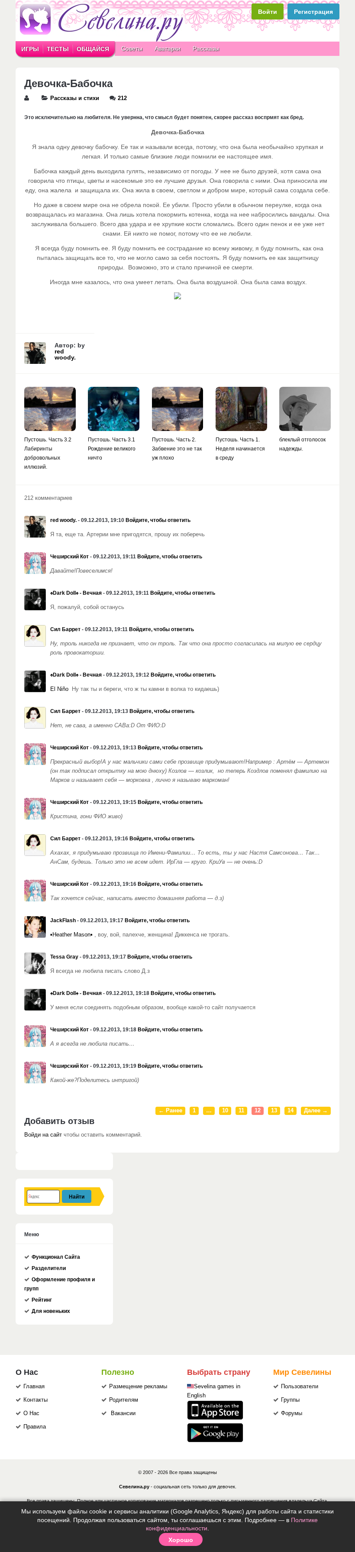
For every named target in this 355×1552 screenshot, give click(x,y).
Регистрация (313, 11)
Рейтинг (42, 1300)
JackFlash (63, 920)
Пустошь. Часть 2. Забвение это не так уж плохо (177, 449)
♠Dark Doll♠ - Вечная (76, 593)
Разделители (49, 1268)
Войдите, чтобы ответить (158, 520)
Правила (34, 1427)
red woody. (65, 354)
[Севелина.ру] (103, 40)
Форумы (291, 1413)
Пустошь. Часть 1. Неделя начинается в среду (240, 449)
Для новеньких (51, 1311)
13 (274, 1111)
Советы (131, 48)
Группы (290, 1400)
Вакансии (123, 1413)
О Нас (31, 1413)
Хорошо (180, 1539)
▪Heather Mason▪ (71, 935)
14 (290, 1111)
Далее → (316, 1111)
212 (122, 98)
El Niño (59, 689)
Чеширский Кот (69, 557)
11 (241, 1111)
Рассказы (206, 48)
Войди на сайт (43, 1135)
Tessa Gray (64, 957)
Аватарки (168, 48)
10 (225, 1111)
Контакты (35, 1400)
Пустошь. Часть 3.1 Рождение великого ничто (112, 449)
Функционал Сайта (56, 1257)
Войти (267, 11)
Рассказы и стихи (74, 98)
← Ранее (170, 1111)
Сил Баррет (65, 629)
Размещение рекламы (138, 1387)
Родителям (123, 1400)
